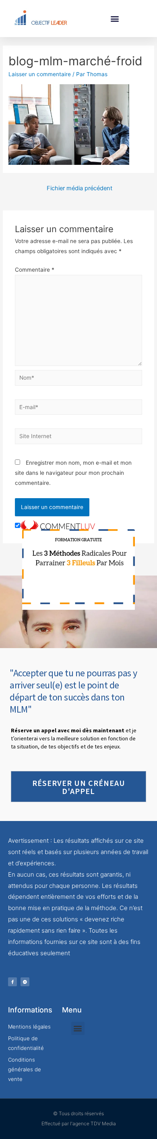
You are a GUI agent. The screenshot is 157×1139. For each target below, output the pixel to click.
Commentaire (34, 269)
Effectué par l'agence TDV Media (78, 1123)
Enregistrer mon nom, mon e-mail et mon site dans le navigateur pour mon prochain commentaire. (73, 472)
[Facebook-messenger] (25, 981)
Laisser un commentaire (39, 74)
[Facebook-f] (12, 981)
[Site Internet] (79, 437)
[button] (115, 18)
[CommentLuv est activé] (57, 526)
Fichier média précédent (79, 188)
